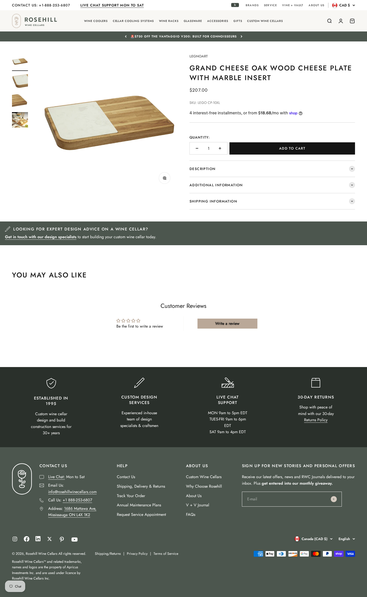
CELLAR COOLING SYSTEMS (133, 21)
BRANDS (252, 5)
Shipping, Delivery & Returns (141, 486)
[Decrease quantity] (197, 148)
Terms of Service (166, 553)
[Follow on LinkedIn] (38, 540)
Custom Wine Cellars (203, 477)
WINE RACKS (169, 21)
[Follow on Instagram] (15, 539)
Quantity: (199, 137)
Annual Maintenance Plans (139, 505)
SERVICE (270, 5)
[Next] (241, 36)
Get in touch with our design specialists (40, 237)
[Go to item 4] (20, 120)
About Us (193, 496)
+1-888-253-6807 (55, 5)
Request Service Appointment (141, 514)
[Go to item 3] (20, 101)
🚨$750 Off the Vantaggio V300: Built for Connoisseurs (184, 36)
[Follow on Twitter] (49, 539)
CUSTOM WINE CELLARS (265, 21)
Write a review (227, 323)
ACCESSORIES (217, 21)
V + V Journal (197, 505)
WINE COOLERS (96, 21)
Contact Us (126, 477)
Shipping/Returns (108, 553)
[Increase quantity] (220, 148)
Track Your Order (131, 496)
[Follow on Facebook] (26, 540)
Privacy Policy (137, 553)
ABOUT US (316, 5)
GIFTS (237, 21)
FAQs (190, 514)
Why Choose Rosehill (204, 486)
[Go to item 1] (20, 62)
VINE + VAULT (292, 5)
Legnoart (198, 56)
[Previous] (126, 36)
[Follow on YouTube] (74, 539)
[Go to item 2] (20, 81)
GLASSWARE (193, 21)
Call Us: (70, 500)
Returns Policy (316, 420)
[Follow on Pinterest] (61, 539)
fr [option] (235, 5)
